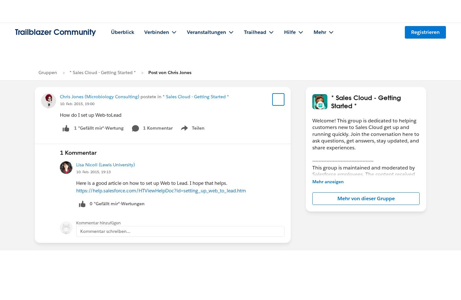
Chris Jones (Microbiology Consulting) (99, 96)
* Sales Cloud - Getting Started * (103, 72)
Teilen (192, 129)
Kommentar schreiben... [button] (105, 231)
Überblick (122, 32)
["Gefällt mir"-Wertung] (66, 128)
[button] (366, 198)
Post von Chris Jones (169, 72)
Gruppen (48, 72)
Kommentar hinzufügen (98, 223)
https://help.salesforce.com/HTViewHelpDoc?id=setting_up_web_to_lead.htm (161, 191)
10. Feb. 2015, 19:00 (77, 103)
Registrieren (425, 32)
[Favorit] (278, 99)
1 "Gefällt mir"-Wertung (99, 128)
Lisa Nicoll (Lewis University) (105, 165)
